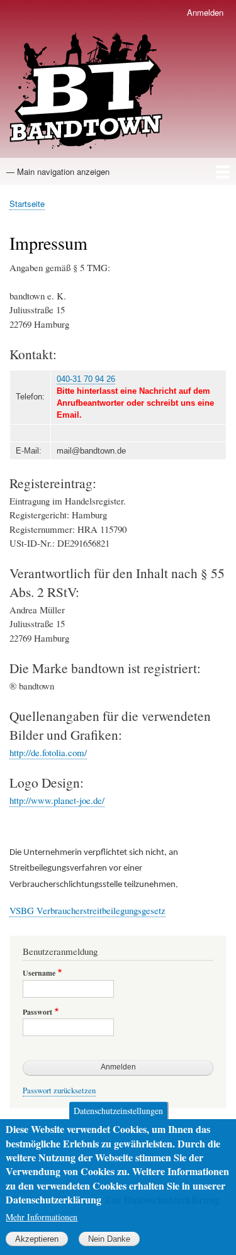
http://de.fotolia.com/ (48, 752)
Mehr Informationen (41, 1217)
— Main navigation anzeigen (58, 171)
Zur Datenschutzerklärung (162, 1199)
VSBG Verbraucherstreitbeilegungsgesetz (87, 910)
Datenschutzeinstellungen (118, 1111)
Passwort (37, 1012)
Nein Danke (109, 1239)
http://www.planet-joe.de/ (56, 800)
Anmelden (205, 12)
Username (39, 973)
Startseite (27, 203)
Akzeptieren (37, 1239)
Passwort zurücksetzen (59, 1090)
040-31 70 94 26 (86, 379)
